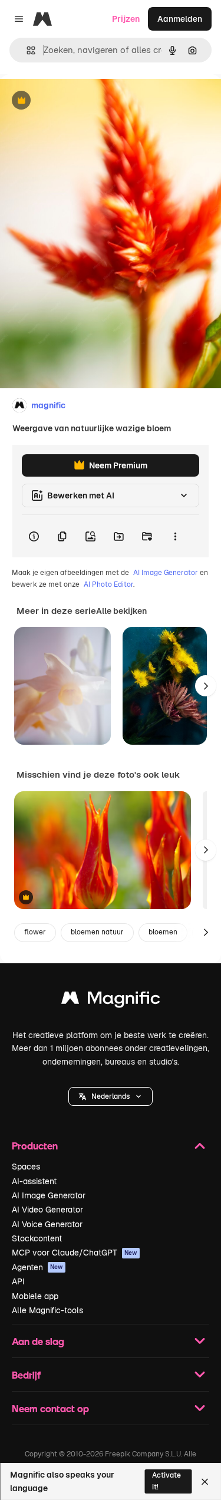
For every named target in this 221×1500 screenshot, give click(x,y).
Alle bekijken (121, 611)
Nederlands (110, 1096)
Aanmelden (179, 19)
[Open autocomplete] (26, 50)
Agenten (37, 1267)
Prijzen (126, 19)
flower (35, 932)
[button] (110, 1096)
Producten (35, 1145)
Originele (77, 101)
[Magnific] (110, 1001)
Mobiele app (35, 1296)
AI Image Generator (165, 572)
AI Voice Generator (47, 1224)
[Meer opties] (175, 536)
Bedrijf (26, 1375)
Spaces (26, 1166)
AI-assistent (34, 1181)
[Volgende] (205, 686)
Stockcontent (37, 1238)
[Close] (205, 1482)
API (18, 1281)
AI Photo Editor (108, 584)
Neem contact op (50, 1408)
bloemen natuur (97, 932)
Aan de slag (38, 1341)
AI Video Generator (47, 1209)
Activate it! (166, 1481)
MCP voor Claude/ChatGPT (74, 1252)
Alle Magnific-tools (47, 1310)
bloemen (163, 932)
